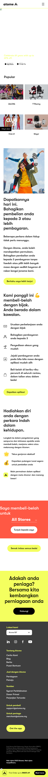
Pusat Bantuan (13, 666)
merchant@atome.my (16, 716)
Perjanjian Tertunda (15, 698)
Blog (8, 659)
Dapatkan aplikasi (16, 392)
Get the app (16, 728)
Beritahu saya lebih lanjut (20, 281)
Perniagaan (11, 676)
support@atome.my (15, 708)
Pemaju (10, 680)
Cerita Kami (12, 655)
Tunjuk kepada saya (24, 530)
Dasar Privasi (12, 694)
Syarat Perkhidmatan (16, 691)
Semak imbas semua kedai (24, 548)
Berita (9, 662)
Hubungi (24, 611)
